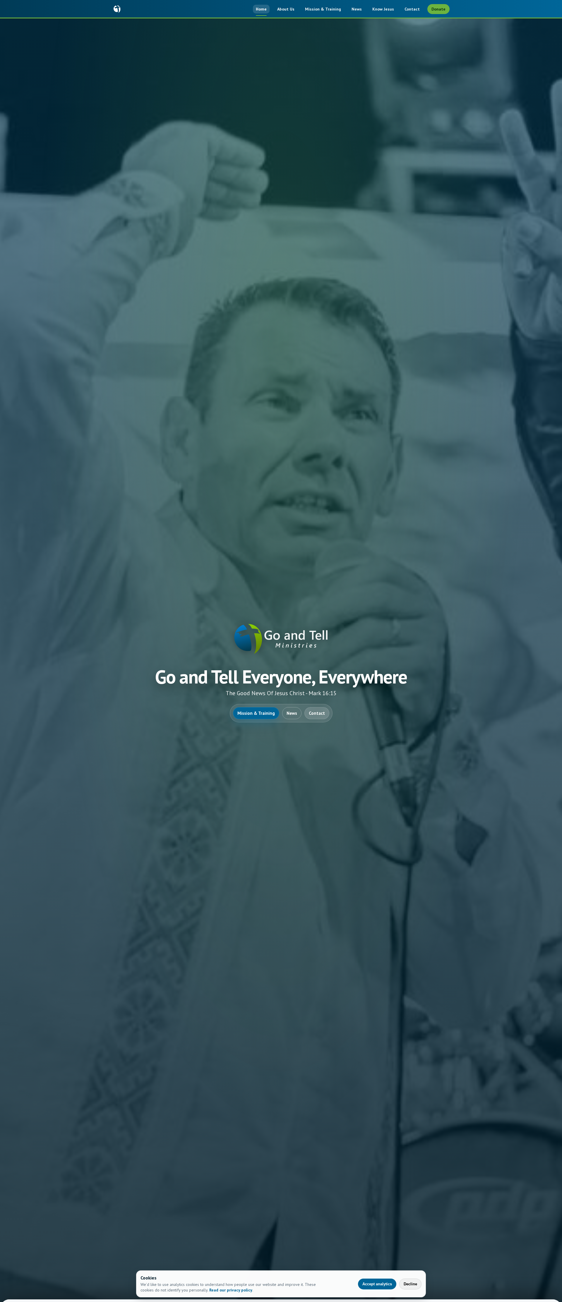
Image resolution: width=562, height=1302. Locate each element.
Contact (412, 9)
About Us (285, 9)
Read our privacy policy (230, 1290)
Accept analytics (377, 1284)
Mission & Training (323, 9)
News (357, 9)
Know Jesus (383, 9)
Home (261, 9)
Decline (410, 1284)
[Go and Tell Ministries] (117, 9)
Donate (438, 9)
